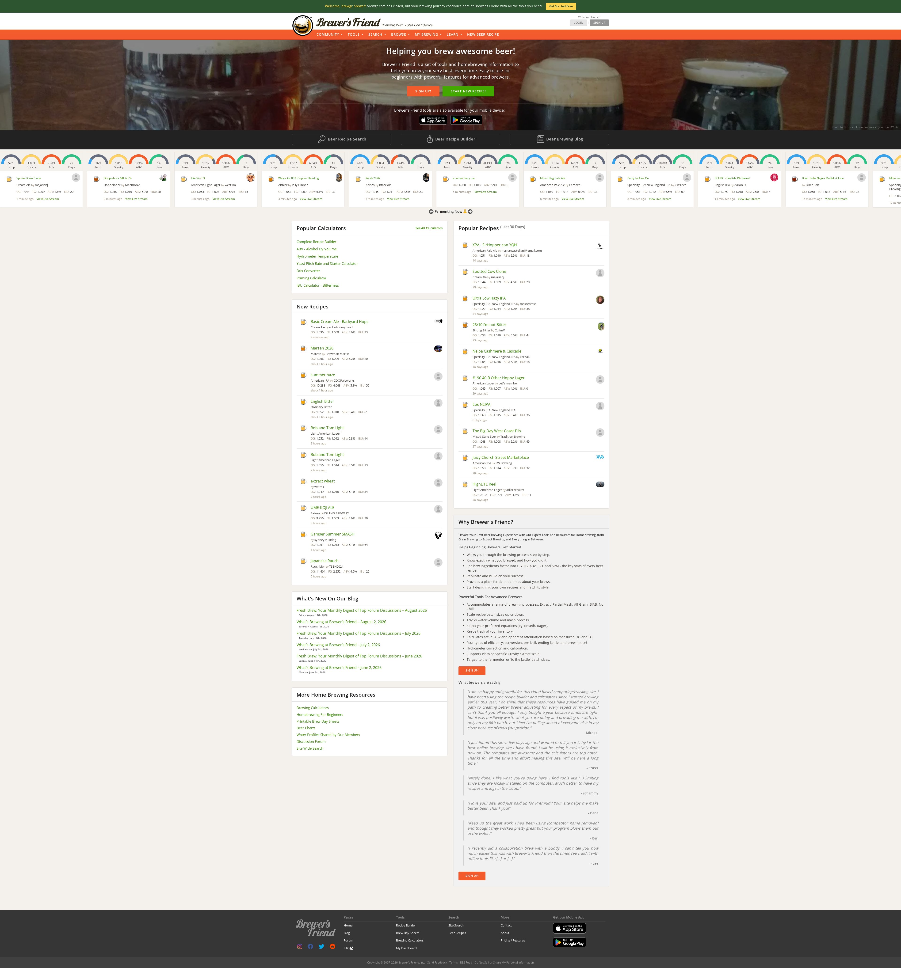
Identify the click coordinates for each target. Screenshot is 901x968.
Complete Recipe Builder (316, 241)
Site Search (456, 925)
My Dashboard (406, 948)
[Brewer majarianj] (600, 273)
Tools (354, 34)
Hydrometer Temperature (317, 256)
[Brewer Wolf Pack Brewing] (861, 176)
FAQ (347, 948)
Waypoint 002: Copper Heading (211, 178)
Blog (347, 933)
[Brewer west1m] (163, 177)
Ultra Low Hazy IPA (489, 298)
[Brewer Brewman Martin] (438, 349)
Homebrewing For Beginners (320, 714)
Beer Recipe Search (347, 139)
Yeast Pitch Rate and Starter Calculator (327, 263)
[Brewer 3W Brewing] (600, 457)
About (505, 933)
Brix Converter (308, 271)
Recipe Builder (406, 925)
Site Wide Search (310, 748)
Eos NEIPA (481, 404)
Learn (452, 34)
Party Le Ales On (550, 178)
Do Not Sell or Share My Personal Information (504, 962)
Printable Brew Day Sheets (318, 721)
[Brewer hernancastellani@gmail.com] (600, 246)
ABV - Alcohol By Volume (317, 249)
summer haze (323, 374)
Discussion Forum (311, 741)
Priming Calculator (311, 278)
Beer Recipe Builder (454, 139)
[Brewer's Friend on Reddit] (332, 947)
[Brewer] (425, 177)
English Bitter (322, 401)
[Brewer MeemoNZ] (76, 177)
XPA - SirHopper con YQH (495, 244)
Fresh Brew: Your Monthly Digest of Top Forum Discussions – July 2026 (358, 633)
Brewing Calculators (313, 707)
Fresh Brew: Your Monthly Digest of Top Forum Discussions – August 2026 (362, 610)
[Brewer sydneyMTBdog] (438, 536)
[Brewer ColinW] (601, 326)
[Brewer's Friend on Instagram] (299, 947)
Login (578, 23)
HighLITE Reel (484, 484)
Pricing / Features (513, 940)
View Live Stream (49, 199)
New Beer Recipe (483, 34)
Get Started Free (561, 6)
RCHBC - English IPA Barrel (644, 178)
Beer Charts (306, 727)
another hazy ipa (376, 178)
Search (375, 34)
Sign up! (423, 91)
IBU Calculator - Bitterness (318, 285)
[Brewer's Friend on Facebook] (310, 947)
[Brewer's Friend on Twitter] (321, 947)
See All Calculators (429, 228)
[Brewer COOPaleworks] (438, 377)
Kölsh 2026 (285, 178)
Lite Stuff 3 (111, 178)
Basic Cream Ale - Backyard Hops (339, 321)
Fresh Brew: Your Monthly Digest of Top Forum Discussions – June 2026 (359, 656)
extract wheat (323, 481)
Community (328, 34)
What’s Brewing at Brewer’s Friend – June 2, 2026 (339, 667)
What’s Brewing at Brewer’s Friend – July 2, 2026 (338, 644)
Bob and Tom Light (327, 427)
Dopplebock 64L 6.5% (30, 178)
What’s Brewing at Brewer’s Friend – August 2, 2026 (341, 621)
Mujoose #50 (810, 178)
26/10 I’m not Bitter (489, 324)
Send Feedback (437, 962)
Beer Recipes (457, 933)
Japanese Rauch (325, 560)
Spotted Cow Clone (489, 271)
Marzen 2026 (322, 348)
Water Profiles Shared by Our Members (328, 734)
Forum (348, 940)
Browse (398, 34)
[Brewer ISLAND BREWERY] (438, 509)
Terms (453, 962)
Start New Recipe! (468, 91)
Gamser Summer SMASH (333, 534)
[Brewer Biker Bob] (774, 177)
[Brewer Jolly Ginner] (251, 177)
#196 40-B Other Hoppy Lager (499, 377)
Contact (506, 925)
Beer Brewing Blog (564, 139)
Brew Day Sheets (407, 933)
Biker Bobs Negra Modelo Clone (735, 178)
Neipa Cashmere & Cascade (497, 351)
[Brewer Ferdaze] (512, 177)
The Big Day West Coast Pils (497, 430)
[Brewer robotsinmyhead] (438, 321)
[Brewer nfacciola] (339, 177)
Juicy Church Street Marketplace (501, 457)
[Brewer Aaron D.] (687, 177)
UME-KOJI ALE (322, 507)
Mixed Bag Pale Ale (465, 178)
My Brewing (426, 34)
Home (348, 925)
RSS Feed (466, 962)
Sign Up (599, 23)
